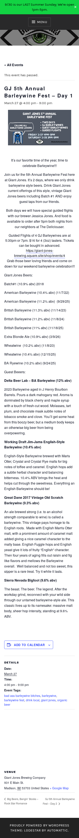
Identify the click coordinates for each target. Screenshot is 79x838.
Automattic (57, 830)
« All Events (13, 64)
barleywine (49, 696)
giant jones (48, 700)
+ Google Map (59, 788)
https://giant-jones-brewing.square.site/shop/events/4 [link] (39, 253)
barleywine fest (14, 700)
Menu (42, 22)
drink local (32, 700)
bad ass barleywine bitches (22, 696)
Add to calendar (29, 645)
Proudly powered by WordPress (39, 825)
